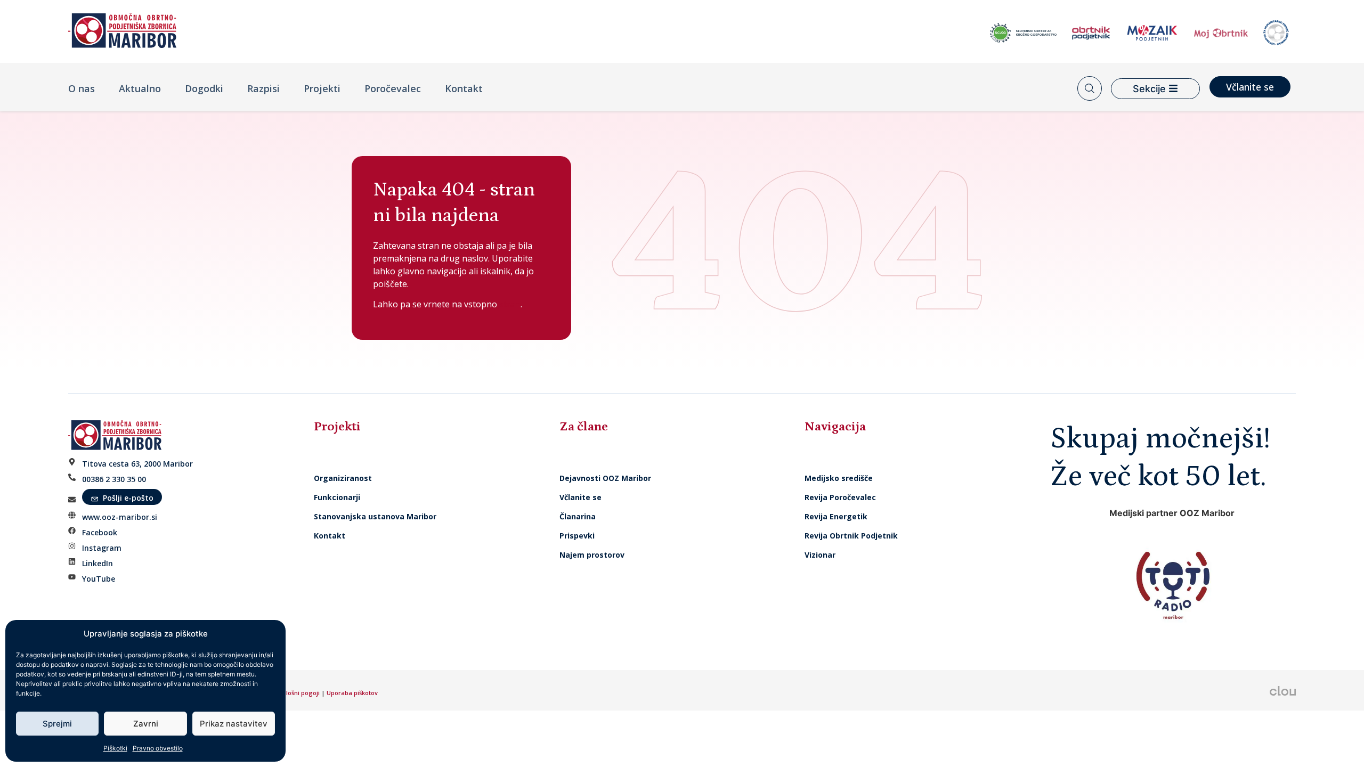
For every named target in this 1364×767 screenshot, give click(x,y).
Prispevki (577, 536)
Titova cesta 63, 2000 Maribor (137, 464)
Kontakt (464, 88)
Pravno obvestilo (158, 748)
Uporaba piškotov (353, 693)
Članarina (577, 516)
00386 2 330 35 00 (114, 479)
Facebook (99, 532)
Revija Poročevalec (840, 497)
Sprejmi (57, 724)
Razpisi (263, 88)
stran (509, 304)
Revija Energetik (836, 516)
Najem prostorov (591, 555)
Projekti (322, 88)
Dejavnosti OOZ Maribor (606, 478)
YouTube (98, 579)
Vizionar (820, 555)
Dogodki (204, 88)
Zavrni (145, 724)
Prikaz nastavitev (233, 724)
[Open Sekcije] (1173, 88)
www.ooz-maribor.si (119, 517)
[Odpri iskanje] (1089, 88)
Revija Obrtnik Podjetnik (851, 536)
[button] (122, 497)
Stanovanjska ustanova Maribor (375, 516)
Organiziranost (343, 478)
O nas (81, 88)
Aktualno (140, 88)
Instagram (101, 548)
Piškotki (115, 748)
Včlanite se (580, 497)
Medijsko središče (839, 478)
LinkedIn (97, 563)
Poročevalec (392, 88)
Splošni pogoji (299, 693)
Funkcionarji (337, 497)
